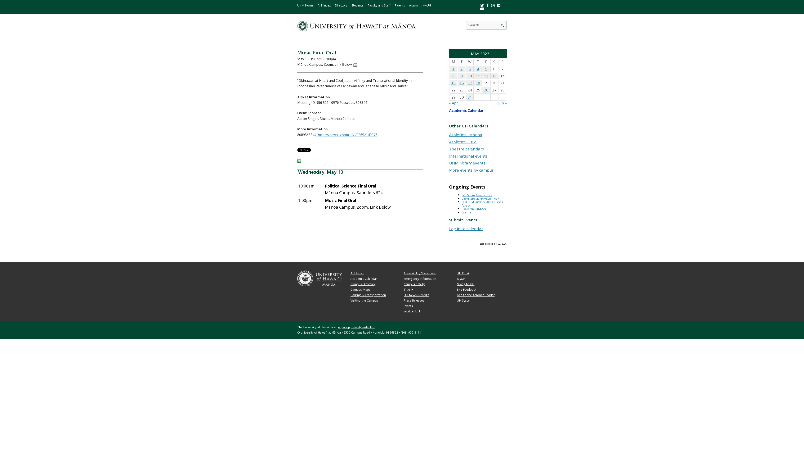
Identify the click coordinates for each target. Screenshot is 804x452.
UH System (464, 300)
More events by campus (471, 170)
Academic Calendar (466, 110)
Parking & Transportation (368, 295)
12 (486, 76)
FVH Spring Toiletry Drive (477, 195)
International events (468, 156)
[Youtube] (482, 9)
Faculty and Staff (379, 5)
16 (462, 83)
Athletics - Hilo (463, 141)
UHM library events (467, 163)
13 (494, 76)
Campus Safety (414, 284)
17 (470, 83)
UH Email (463, 273)
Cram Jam (467, 212)
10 (470, 76)
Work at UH (412, 311)
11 (478, 76)
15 (453, 83)
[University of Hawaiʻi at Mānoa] (356, 25)
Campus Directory (362, 284)
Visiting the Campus (364, 300)
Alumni (413, 5)
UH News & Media (416, 295)
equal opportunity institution (356, 327)
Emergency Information (420, 279)
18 (478, 83)
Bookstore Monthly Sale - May (480, 198)
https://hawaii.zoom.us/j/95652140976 (347, 134)
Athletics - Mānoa (465, 134)
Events (408, 306)
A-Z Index (324, 5)
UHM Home (305, 5)
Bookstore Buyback (474, 209)
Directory (341, 5)
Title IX (408, 289)
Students (357, 5)
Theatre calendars (466, 149)
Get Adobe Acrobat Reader (476, 295)
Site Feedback (466, 289)
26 (486, 90)
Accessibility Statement (420, 273)
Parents (399, 5)
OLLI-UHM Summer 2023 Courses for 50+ (482, 203)
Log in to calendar (466, 228)
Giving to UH (465, 284)
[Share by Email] (299, 161)
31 (470, 97)
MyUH (427, 5)
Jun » (502, 103)
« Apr (453, 103)
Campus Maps (360, 289)
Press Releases (414, 300)
